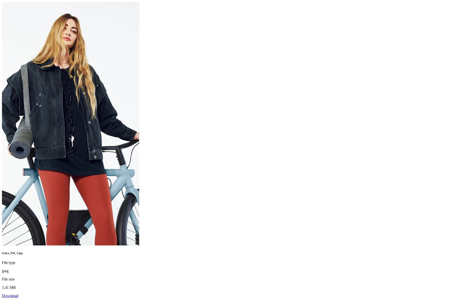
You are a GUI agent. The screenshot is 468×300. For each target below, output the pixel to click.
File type (8, 263)
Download (10, 296)
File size (8, 279)
